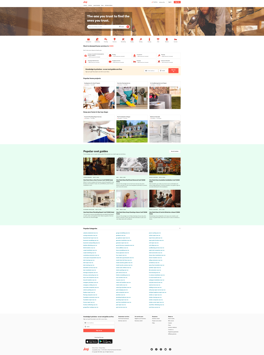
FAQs (153, 323)
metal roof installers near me (123, 282)
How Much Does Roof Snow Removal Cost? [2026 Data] (130, 180)
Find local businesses (123, 318)
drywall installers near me (89, 280)
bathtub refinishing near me (90, 245)
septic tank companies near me (156, 250)
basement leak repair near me (90, 238)
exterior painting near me (89, 290)
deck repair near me (88, 262)
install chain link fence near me (124, 260)
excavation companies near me (91, 287)
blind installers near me (89, 247)
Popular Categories (90, 228)
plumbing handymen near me (123, 297)
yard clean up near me (154, 307)
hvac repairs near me (121, 255)
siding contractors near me (155, 260)
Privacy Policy (102, 347)
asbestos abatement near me (90, 233)
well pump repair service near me (157, 290)
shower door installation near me (157, 255)
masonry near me (120, 280)
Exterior (90, 5)
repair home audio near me (155, 238)
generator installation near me (123, 240)
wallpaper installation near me (156, 280)
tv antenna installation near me (157, 275)
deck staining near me (88, 265)
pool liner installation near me (123, 302)
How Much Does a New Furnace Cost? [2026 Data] (98, 180)
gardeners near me (120, 235)
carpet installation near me (90, 250)
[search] (127, 26)
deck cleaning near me (88, 260)
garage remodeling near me (123, 233)
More (102, 5)
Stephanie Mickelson (88, 209)
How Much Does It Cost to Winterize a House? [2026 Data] (164, 213)
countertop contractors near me (91, 255)
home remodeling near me (122, 250)
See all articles (174, 151)
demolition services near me (90, 267)
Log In (169, 2)
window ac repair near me (155, 295)
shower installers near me (155, 257)
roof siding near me (154, 245)
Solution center (156, 318)
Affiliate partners (172, 334)
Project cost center (156, 320)
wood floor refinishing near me (156, 304)
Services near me (122, 320)
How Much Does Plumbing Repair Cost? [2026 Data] (98, 212)
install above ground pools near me (125, 257)
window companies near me (156, 300)
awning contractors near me (90, 235)
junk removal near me (121, 272)
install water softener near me (123, 267)
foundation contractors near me (91, 297)
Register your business (140, 318)
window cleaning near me (155, 297)
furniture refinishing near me (90, 304)
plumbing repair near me (122, 300)
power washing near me (155, 233)
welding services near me (155, 287)
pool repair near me (121, 304)
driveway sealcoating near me (90, 275)
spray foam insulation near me (156, 265)
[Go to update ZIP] (120, 27)
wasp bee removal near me (155, 282)
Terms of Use (95, 347)
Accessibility (96, 349)
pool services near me (121, 307)
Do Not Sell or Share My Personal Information (111, 349)
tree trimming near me (154, 272)
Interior (85, 5)
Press (169, 325)
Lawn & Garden (96, 5)
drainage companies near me (90, 272)
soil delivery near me (154, 262)
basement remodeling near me (90, 240)
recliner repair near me (154, 235)
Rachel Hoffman (153, 177)
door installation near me (89, 270)
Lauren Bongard (87, 177)
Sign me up (173, 70)
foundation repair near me (89, 300)
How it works (171, 318)
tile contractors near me (155, 270)
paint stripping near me (122, 290)
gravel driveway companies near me (125, 245)
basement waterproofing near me (91, 243)
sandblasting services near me (156, 247)
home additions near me (122, 247)
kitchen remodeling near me (123, 275)
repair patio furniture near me (156, 240)
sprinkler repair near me (155, 267)
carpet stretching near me (89, 252)
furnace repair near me (89, 302)
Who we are (171, 320)
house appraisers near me (122, 252)
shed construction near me (155, 252)
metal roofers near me (121, 285)
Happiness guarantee (173, 331)
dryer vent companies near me (90, 277)
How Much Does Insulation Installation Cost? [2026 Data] (164, 180)
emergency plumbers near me (90, 282)
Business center (139, 320)
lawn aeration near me (121, 277)
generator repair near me (122, 243)
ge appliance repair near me (123, 238)
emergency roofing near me (90, 285)
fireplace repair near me (89, 292)
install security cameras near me (124, 265)
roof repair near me (153, 243)
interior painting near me (122, 270)
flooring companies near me (90, 295)
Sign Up (177, 2)
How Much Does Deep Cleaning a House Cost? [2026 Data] (131, 213)
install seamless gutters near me (124, 262)
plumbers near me (120, 295)
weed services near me (154, 285)
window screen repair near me (156, 302)
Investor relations (172, 327)
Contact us (170, 329)
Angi (117, 177)
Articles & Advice (108, 5)
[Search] (127, 26)
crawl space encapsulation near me (92, 257)
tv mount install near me (155, 277)
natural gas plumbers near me (123, 287)
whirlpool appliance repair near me (157, 292)
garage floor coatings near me (90, 307)
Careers (170, 323)
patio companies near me (122, 292)
